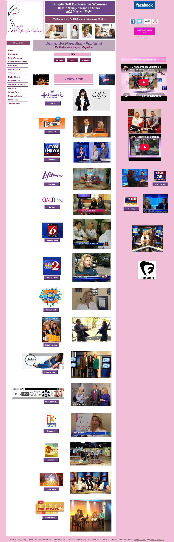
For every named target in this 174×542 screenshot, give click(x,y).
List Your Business (157, 540)
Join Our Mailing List (144, 31)
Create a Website (140, 540)
